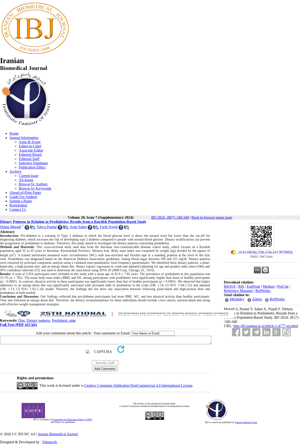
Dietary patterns (38, 320)
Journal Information (23, 138)
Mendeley (237, 299)
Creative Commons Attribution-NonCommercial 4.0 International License (138, 385)
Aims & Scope (30, 142)
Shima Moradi (10, 227)
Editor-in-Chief (30, 146)
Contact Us (17, 209)
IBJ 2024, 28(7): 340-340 (170, 217)
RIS (241, 286)
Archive (15, 171)
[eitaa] (286, 332)
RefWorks (262, 291)
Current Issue (28, 176)
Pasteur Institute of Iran (246, 422)
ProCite (283, 286)
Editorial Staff (29, 159)
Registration (18, 205)
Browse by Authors (33, 184)
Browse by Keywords (35, 188)
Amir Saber (78, 227)
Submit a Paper (20, 201)
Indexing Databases (33, 163)
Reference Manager (238, 291)
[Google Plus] (276, 332)
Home (14, 133)
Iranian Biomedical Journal (58, 434)
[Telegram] (256, 332)
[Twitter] (246, 332)
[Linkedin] (266, 332)
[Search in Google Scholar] (27, 228)
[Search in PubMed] (32, 228)
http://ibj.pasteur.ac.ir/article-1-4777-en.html (265, 326)
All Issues (26, 180)
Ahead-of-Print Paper (25, 193)
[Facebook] (236, 332)
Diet (21, 320)
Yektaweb (49, 442)
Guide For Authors (23, 197)
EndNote (253, 286)
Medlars (269, 286)
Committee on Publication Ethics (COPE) (72, 419)
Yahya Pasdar (47, 227)
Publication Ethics (32, 167)
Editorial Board (30, 155)
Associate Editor (31, 150)
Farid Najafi (109, 227)
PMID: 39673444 (261, 256)
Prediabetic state (64, 320)
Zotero (257, 299)
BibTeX (230, 286)
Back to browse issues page (211, 217)
